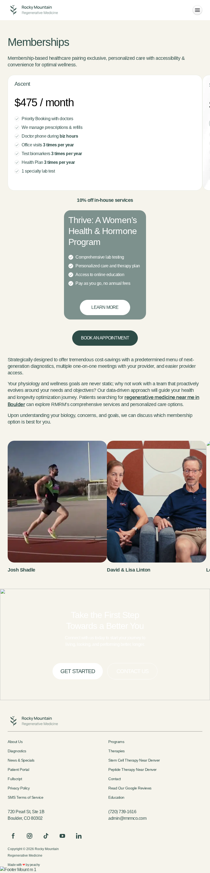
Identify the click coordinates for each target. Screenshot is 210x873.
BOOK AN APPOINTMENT (105, 338)
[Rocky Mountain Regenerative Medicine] (33, 10)
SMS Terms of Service (25, 797)
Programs (116, 741)
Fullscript (15, 779)
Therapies (116, 751)
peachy (35, 865)
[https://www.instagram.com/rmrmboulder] (29, 836)
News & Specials (21, 760)
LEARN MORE (104, 307)
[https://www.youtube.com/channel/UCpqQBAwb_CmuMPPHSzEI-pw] (62, 836)
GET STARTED (77, 671)
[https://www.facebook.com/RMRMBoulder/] (13, 836)
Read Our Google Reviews (129, 788)
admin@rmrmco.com (127, 818)
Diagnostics (17, 751)
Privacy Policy (19, 788)
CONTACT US (132, 671)
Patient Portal (18, 769)
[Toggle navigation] (197, 10)
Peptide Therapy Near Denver (132, 769)
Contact (114, 779)
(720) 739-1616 (122, 811)
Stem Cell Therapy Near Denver (134, 760)
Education (116, 797)
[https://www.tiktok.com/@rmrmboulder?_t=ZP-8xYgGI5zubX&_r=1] (46, 836)
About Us (15, 741)
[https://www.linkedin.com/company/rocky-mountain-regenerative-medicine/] (78, 836)
